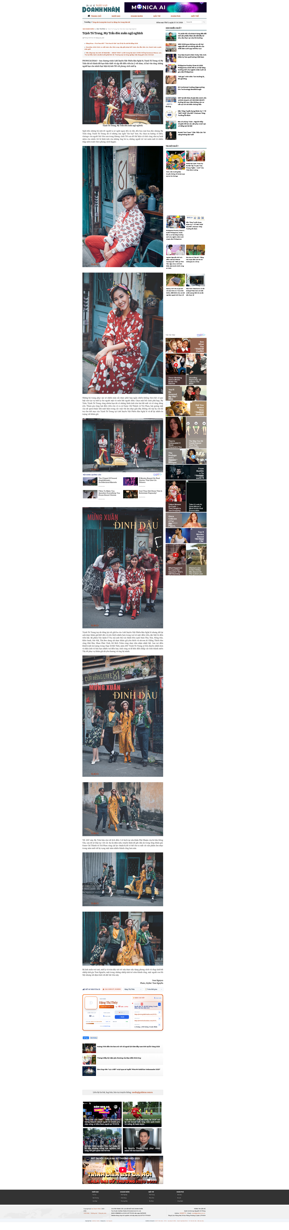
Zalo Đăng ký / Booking (113, 989)
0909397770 (183, 1213)
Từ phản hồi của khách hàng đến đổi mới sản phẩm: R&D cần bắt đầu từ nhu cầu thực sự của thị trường (192, 35)
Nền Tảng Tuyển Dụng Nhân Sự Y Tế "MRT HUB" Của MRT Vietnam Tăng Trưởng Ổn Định (192, 113)
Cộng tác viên (102, 1213)
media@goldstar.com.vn (142, 1092)
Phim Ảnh (151, 1198)
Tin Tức (94, 1195)
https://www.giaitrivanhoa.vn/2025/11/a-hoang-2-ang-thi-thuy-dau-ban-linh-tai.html (146, 1014)
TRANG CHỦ (96, 16)
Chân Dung (123, 1198)
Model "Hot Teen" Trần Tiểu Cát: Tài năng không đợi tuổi (192, 133)
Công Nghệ (180, 1201)
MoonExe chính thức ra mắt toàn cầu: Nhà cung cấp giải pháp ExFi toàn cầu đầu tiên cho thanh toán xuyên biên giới (123, 48)
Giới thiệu (87, 1213)
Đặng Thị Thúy (108, 1002)
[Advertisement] (123, 1083)
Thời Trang (152, 1195)
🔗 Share (121, 1017)
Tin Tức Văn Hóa (193, 1220)
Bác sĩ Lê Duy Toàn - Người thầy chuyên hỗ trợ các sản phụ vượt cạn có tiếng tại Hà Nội (192, 123)
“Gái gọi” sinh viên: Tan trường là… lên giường (191, 77)
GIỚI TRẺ (195, 16)
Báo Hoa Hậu (201, 1220)
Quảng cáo (94, 1213)
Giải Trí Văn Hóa (159, 1220)
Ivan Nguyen (109, 1220)
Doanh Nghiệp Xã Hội (182, 1220)
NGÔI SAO (116, 16)
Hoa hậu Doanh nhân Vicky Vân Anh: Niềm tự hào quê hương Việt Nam (192, 55)
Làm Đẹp (95, 1201)
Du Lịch (179, 1198)
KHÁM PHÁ (175, 16)
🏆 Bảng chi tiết (139, 998)
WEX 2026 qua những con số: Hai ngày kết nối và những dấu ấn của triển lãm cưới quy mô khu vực (191, 46)
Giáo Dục (179, 1195)
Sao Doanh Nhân (96, 1208)
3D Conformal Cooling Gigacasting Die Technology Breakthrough (191, 88)
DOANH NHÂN (137, 16)
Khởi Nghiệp (124, 1195)
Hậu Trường (96, 1198)
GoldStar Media (96, 1220)
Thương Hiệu (124, 1201)
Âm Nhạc (151, 1201)
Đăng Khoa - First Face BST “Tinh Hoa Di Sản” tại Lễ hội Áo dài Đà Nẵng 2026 (112, 43)
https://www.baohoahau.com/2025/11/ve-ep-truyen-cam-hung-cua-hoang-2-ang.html (146, 1020)
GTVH (165, 1220)
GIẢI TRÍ (156, 16)
